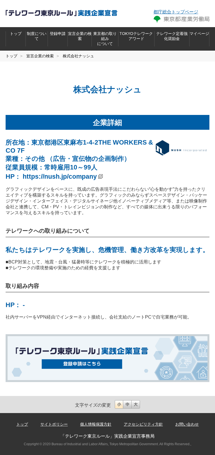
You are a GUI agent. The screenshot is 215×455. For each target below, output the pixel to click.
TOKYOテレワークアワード (136, 36)
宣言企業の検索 (80, 36)
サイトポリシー (54, 424)
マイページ (199, 33)
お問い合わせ (187, 424)
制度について (36, 36)
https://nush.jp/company (60, 176)
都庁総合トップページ (175, 12)
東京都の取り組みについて (105, 38)
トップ (16, 33)
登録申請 (58, 33)
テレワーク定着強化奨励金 (172, 36)
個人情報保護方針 (95, 424)
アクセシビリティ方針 (143, 424)
